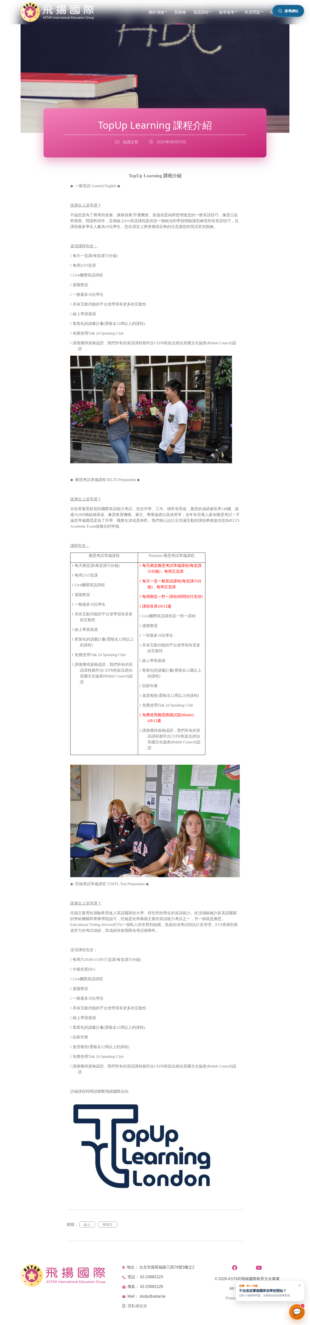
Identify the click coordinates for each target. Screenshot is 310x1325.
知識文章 (130, 141)
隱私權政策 (137, 1306)
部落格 (180, 12)
